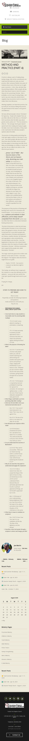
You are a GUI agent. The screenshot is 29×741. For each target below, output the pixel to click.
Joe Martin (17, 545)
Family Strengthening (7, 651)
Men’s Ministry (6, 655)
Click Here (24, 548)
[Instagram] (18, 698)
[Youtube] (22, 698)
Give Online (15, 15)
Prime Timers (5, 647)
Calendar (15, 8)
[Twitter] (10, 698)
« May (3, 620)
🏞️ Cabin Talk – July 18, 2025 (9, 577)
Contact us (16, 735)
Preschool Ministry (7, 632)
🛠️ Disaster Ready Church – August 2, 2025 (14, 581)
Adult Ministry (5, 644)
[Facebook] (6, 698)
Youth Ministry (6, 640)
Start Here (8, 27)
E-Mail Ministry (6, 663)
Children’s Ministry (7, 636)
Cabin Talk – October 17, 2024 (10, 589)
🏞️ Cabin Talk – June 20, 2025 (10, 585)
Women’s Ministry (7, 659)
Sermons (15, 12)
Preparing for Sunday (16, 61)
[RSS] (14, 698)
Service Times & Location (15, 19)
